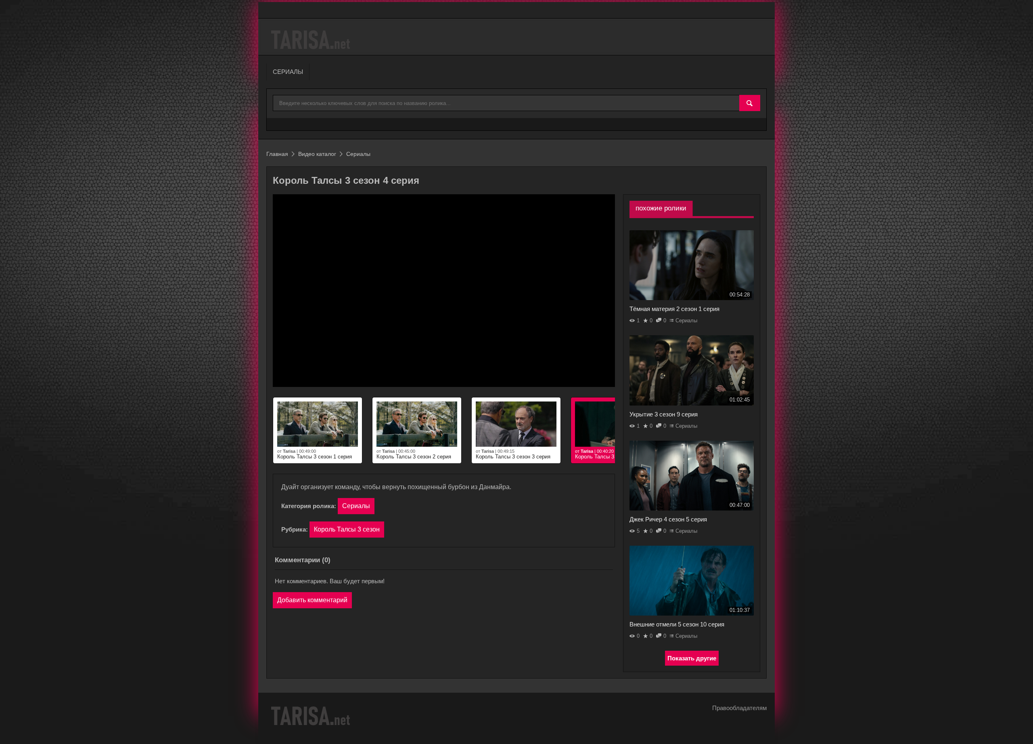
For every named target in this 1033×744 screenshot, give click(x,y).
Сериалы (356, 505)
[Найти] (749, 103)
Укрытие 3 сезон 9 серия (663, 414)
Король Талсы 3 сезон (347, 529)
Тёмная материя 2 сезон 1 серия (674, 308)
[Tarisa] (311, 40)
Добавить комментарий (312, 600)
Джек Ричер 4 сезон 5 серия (668, 519)
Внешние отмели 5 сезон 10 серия (676, 624)
